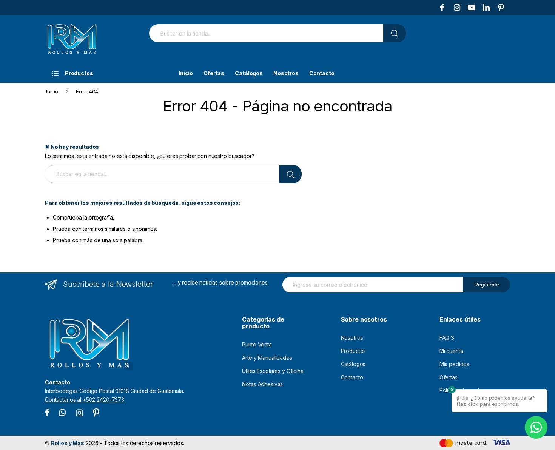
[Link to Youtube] (471, 7)
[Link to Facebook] (442, 7)
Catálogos (353, 364)
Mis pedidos (454, 364)
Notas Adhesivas (262, 384)
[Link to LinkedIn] (486, 7)
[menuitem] (106, 73)
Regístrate (486, 284)
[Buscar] (394, 33)
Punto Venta (256, 344)
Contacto (352, 377)
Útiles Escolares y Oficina (272, 371)
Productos (353, 351)
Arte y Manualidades (267, 357)
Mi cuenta (451, 351)
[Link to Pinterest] (501, 7)
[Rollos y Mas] (72, 39)
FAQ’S (446, 337)
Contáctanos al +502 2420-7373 (84, 399)
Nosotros (352, 337)
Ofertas (448, 377)
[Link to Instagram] (456, 7)
